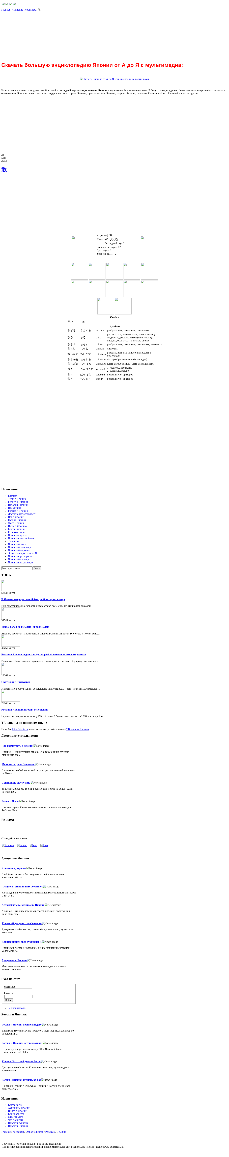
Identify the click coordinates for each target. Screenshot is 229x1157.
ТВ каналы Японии (77, 729)
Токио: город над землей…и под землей (25, 626)
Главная (5, 9)
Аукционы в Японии (14, 960)
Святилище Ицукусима (15, 682)
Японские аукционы (14, 868)
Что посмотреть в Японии (17, 745)
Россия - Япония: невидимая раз (21, 1079)
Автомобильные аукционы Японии (23, 905)
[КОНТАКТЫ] (10, 4)
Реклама (50, 1131)
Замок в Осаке (10, 801)
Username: (9, 986)
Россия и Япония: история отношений (24, 709)
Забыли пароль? (17, 1008)
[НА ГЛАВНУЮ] (3, 4)
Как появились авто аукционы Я (22, 941)
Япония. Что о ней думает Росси (21, 1061)
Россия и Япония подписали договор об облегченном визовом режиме (43, 654)
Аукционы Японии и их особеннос (22, 886)
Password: (9, 993)
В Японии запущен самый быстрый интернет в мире (33, 599)
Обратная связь (34, 1131)
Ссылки (61, 1131)
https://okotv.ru (20, 729)
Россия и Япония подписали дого (22, 1024)
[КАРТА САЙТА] (7, 4)
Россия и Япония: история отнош (22, 1043)
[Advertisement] (102, 35)
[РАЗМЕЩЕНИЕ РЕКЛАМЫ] (14, 4)
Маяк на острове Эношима (18, 764)
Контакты (18, 1131)
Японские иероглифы (24, 9)
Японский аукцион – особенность (22, 923)
